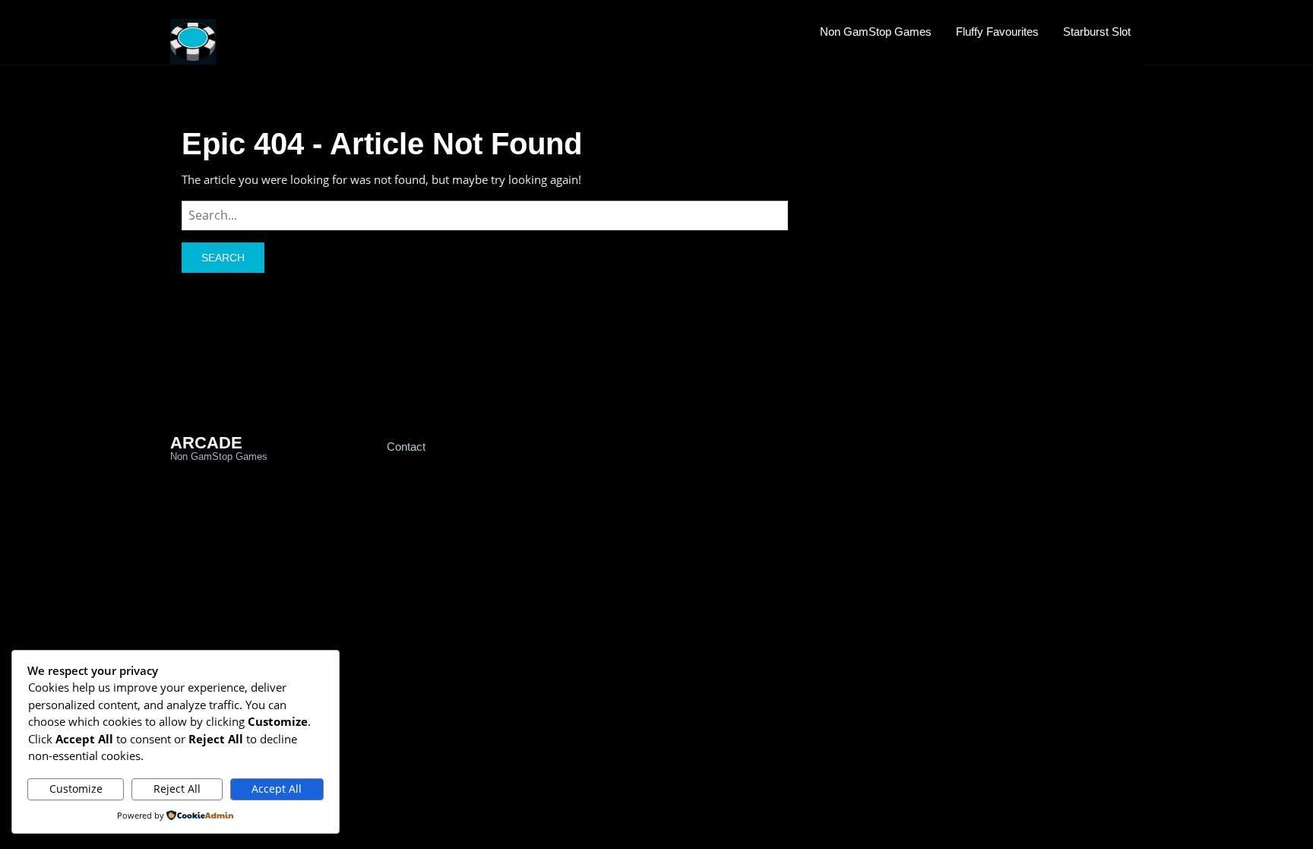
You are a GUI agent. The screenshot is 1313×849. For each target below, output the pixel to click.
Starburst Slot (1097, 31)
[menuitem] (876, 31)
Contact (406, 446)
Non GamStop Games (876, 31)
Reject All (177, 788)
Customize (76, 788)
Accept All (277, 788)
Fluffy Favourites (997, 31)
